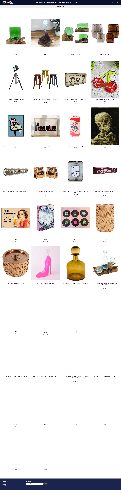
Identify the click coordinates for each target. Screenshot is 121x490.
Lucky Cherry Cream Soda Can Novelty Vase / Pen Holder (75, 146)
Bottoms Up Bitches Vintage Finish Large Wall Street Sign (15, 191)
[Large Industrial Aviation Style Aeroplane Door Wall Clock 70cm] (75, 171)
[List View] (110, 12)
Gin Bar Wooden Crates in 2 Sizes (46, 191)
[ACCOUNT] (114, 2)
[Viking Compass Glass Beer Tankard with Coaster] (75, 402)
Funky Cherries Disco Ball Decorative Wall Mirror (105, 99)
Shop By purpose (74, 2)
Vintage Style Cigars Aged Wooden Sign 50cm (45, 422)
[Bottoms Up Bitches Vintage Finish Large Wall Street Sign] (15, 171)
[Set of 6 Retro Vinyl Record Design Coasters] (75, 218)
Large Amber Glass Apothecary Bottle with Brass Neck (75, 283)
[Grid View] (109, 12)
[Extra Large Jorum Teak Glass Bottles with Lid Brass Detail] (15, 309)
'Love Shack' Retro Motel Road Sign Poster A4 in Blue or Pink (16, 146)
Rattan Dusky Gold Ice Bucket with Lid (15, 283)
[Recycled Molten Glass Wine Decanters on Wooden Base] (45, 33)
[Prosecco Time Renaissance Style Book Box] (45, 218)
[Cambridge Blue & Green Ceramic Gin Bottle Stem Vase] (105, 356)
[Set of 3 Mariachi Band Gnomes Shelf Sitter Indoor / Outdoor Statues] (45, 309)
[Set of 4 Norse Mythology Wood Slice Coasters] (105, 402)
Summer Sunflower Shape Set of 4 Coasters (15, 468)
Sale (80, 2)
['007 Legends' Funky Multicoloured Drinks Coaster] (15, 356)
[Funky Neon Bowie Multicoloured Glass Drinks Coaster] (45, 356)
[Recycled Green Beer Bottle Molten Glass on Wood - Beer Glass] (15, 33)
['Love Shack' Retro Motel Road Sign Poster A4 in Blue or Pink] (15, 126)
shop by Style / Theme (63, 2)
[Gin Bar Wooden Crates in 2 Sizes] (45, 171)
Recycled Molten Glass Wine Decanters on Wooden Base (45, 53)
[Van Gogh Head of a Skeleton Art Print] (105, 126)
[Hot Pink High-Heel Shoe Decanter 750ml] (45, 263)
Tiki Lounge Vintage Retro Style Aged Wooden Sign (75, 99)
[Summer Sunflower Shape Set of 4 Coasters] (15, 448)
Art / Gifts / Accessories (51, 2)
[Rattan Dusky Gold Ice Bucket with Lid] (15, 263)
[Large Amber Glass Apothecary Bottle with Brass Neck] (75, 263)
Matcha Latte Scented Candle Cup (45, 468)
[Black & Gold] (15, 402)
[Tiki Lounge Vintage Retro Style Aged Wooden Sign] (75, 79)
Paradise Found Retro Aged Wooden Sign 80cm (105, 191)
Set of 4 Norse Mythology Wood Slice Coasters (105, 422)
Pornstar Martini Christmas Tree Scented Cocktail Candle (75, 329)
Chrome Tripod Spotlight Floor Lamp (16, 99)
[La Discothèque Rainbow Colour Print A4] (45, 126)
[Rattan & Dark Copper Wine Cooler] (105, 218)
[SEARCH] (112, 2)
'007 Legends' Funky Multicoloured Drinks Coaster (16, 376)
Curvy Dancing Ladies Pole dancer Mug (105, 329)
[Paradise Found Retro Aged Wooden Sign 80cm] (105, 171)
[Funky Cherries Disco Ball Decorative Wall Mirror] (105, 79)
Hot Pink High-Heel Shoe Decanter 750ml (45, 283)
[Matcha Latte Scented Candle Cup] (45, 448)
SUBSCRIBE (45, 483)
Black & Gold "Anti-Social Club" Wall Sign (16, 422)
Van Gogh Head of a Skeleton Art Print (105, 146)
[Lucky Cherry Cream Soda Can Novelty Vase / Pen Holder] (75, 126)
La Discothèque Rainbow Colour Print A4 (46, 146)
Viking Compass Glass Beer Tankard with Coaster (75, 422)
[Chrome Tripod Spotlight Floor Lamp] (15, 79)
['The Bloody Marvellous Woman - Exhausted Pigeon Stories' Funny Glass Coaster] (75, 356)
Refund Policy (5, 484)
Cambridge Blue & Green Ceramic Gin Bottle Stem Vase (105, 376)
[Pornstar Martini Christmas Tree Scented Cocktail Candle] (75, 309)
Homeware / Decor (40, 2)
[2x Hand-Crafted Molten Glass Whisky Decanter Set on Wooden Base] (105, 263)
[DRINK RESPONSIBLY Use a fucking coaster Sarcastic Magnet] (15, 218)
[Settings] (117, 2)
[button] (116, 2)
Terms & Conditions (6, 485)
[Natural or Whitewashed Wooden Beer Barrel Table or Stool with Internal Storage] (105, 33)
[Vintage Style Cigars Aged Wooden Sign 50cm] (45, 402)
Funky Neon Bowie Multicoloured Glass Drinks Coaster (45, 376)
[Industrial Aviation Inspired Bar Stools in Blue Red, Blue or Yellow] (45, 79)
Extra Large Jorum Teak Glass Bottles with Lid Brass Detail (16, 329)
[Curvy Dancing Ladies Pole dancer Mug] (105, 309)
